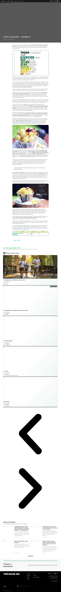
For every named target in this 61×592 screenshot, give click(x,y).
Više (22, 1)
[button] (30, 434)
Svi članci (30, 556)
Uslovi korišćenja (36, 577)
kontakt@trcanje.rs (55, 581)
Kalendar (8, 1)
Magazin (12, 1)
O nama (34, 575)
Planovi (16, 1)
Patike (19, 1)
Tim (34, 573)
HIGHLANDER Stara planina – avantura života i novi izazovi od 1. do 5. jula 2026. (50, 528)
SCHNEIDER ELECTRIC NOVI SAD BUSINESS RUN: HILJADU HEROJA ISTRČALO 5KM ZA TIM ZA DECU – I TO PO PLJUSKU (21, 528)
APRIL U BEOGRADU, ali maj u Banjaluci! (21, 541)
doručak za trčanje (16, 240)
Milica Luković (16, 537)
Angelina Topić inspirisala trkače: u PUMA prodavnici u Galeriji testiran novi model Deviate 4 (49, 543)
